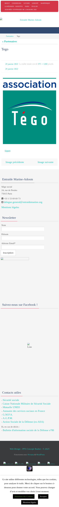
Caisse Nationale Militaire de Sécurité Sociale (27, 400)
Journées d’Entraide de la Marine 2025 (21, 9)
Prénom (4, 231)
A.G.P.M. (8, 415)
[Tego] (29, 110)
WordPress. (40, 452)
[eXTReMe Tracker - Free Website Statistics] (29, 466)
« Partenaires (9, 41)
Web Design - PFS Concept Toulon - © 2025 (29, 446)
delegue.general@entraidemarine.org (23, 199)
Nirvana (30, 452)
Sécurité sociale (11, 397)
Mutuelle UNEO (11, 404)
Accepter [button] (43, 496)
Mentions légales (10, 204)
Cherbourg (16, 3)
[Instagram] (31, 460)
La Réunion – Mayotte (14, 6)
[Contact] (42, 460)
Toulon (35, 6)
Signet (7, 149)
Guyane (27, 3)
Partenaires (9, 36)
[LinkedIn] (20, 460)
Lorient (35, 3)
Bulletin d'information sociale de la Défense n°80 (28, 427)
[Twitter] (51, 460)
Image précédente (15, 159)
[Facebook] (8, 460)
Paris (27, 6)
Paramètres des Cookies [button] (24, 496)
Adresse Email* (8, 240)
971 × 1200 (42, 64)
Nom (3, 222)
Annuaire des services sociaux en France (24, 408)
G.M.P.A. (8, 411)
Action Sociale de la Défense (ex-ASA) (23, 418)
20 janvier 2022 (11, 64)
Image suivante (45, 159)
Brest (7, 3)
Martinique (45, 3)
